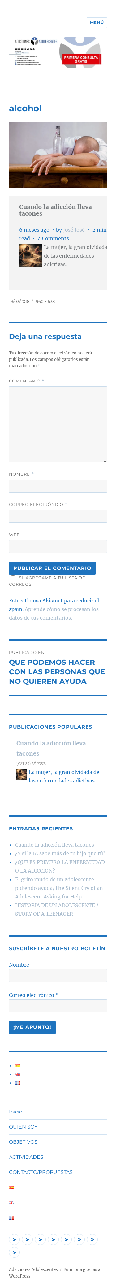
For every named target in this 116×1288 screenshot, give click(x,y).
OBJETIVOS (23, 1142)
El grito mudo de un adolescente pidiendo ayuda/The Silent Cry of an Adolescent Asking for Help (59, 888)
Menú (97, 22)
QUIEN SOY (23, 1127)
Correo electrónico (38, 504)
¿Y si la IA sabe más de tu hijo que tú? (60, 853)
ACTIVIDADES (26, 1157)
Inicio (15, 1112)
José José (74, 230)
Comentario (27, 381)
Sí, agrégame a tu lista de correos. (47, 581)
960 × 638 (45, 301)
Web (14, 534)
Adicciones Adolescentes (33, 1269)
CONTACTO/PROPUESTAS (41, 1172)
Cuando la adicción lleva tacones (55, 210)
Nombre (21, 474)
